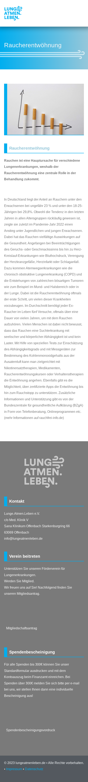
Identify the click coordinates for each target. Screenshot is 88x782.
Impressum (14, 769)
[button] (82, 13)
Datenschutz (34, 769)
